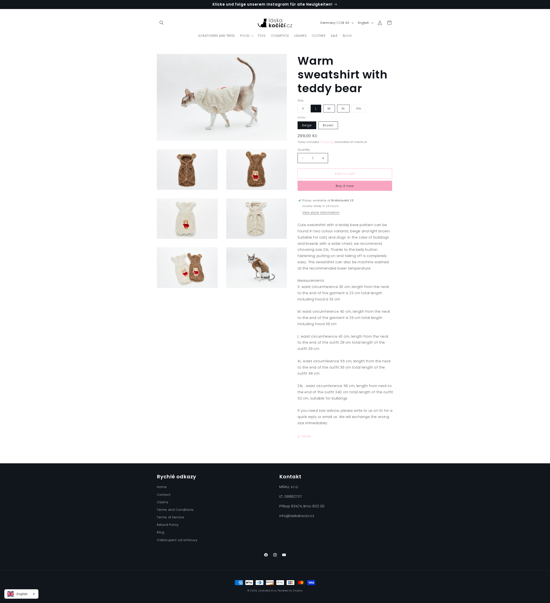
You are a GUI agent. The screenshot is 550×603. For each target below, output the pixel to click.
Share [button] (306, 436)
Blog (160, 532)
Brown (328, 125)
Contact (163, 495)
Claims (162, 502)
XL (343, 108)
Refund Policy (168, 525)
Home (162, 487)
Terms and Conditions (175, 510)
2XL (361, 109)
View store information (320, 212)
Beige (307, 125)
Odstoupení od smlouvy (177, 540)
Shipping (327, 142)
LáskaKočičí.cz (267, 590)
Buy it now (345, 186)
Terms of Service (170, 517)
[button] (161, 23)
